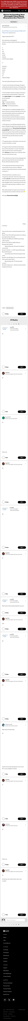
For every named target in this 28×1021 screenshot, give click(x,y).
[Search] (19, 11)
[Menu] (26, 11)
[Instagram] (5, 999)
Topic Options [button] (14, 22)
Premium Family (7, 988)
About (4, 937)
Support (5, 967)
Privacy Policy (5, 1011)
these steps (17, 6)
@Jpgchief (17, 31)
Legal (4, 1009)
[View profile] (5, 328)
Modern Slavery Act (6, 1016)
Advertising (6, 955)
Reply (22, 314)
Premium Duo (6, 986)
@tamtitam (5, 32)
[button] (26, 26)
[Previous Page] (7, 324)
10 (16, 324)
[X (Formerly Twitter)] (9, 999)
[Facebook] (13, 999)
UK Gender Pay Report (7, 1018)
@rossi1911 (4, 31)
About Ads (5, 1014)
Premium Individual (7, 983)
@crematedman (11, 31)
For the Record (6, 943)
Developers (6, 952)
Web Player (6, 970)
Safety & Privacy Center (10, 1009)
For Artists (5, 949)
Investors (5, 958)
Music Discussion (10, 307)
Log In (22, 10)
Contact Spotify (7, 976)
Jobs (4, 940)
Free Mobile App (7, 973)
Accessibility (10, 1014)
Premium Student (7, 991)
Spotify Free (6, 994)
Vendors (5, 961)
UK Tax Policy (13, 1016)
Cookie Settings (12, 1011)
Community (7, 11)
